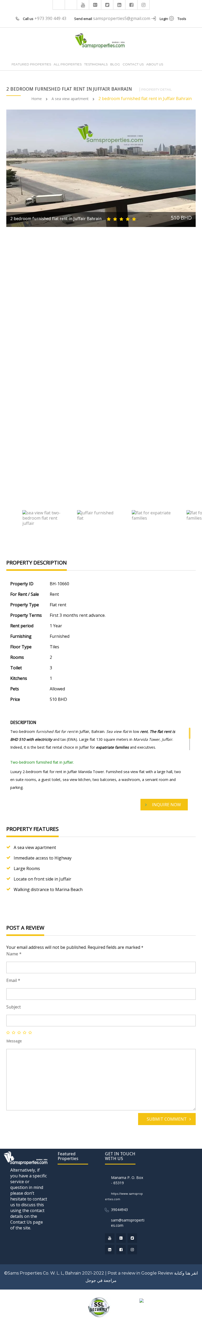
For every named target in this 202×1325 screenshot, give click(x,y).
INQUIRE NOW (166, 805)
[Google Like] (95, 4)
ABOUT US (154, 64)
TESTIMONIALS (96, 64)
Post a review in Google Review (140, 1273)
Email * (13, 980)
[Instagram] (144, 4)
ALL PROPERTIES (68, 64)
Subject (13, 1007)
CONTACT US (133, 64)
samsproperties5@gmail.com (121, 18)
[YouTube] (83, 4)
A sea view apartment (70, 98)
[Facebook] (131, 4)
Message (14, 1040)
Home (36, 98)
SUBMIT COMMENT (167, 1119)
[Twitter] (107, 4)
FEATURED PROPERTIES (31, 64)
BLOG (115, 64)
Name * (14, 953)
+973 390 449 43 (50, 18)
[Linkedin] (119, 4)
